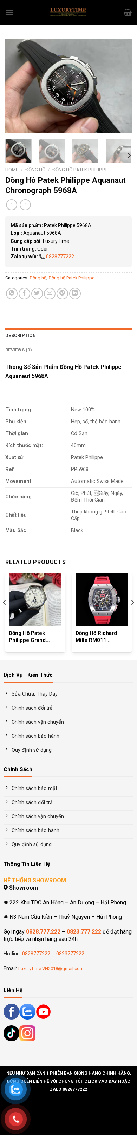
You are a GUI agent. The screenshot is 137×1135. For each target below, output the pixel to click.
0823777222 (69, 954)
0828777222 (60, 256)
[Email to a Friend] (50, 293)
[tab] (68, 335)
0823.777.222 (84, 931)
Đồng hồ (35, 169)
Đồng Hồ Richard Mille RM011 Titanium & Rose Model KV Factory (97, 637)
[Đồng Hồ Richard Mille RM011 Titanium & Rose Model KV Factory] (102, 599)
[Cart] (128, 12)
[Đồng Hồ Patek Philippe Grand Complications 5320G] (35, 599)
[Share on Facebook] (24, 293)
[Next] (120, 86)
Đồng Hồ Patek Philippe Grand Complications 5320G (27, 637)
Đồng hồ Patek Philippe (80, 169)
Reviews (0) (18, 349)
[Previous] (16, 86)
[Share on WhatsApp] (12, 293)
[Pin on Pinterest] (62, 293)
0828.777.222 (43, 931)
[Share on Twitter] (37, 293)
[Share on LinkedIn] (75, 293)
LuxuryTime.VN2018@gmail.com (51, 968)
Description (20, 335)
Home (11, 169)
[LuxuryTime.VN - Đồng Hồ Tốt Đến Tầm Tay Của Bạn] (68, 12)
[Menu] (9, 12)
